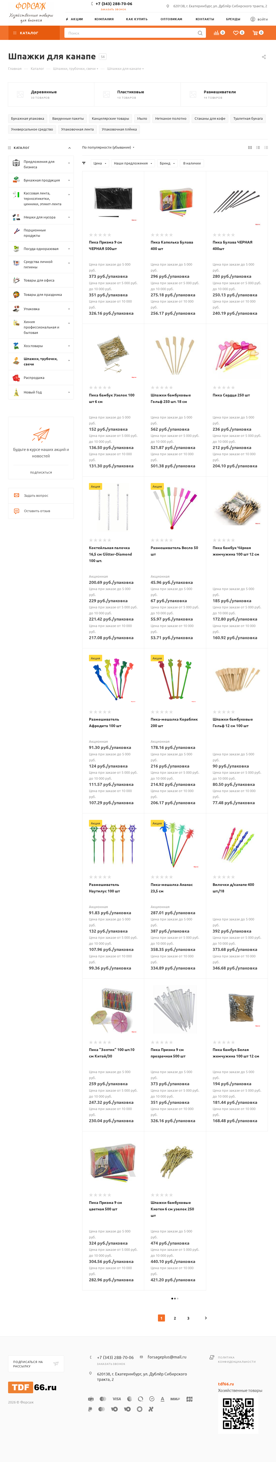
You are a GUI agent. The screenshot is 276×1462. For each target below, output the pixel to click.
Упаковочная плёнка (119, 129)
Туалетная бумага (248, 118)
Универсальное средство (32, 129)
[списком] (258, 147)
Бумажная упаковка (27, 118)
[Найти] (200, 33)
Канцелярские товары (110, 118)
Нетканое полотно (171, 118)
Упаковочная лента (77, 129)
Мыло (142, 118)
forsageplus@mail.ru (167, 1356)
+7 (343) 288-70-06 (114, 3)
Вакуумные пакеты (68, 118)
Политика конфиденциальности (237, 1359)
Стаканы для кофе (210, 118)
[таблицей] (266, 147)
